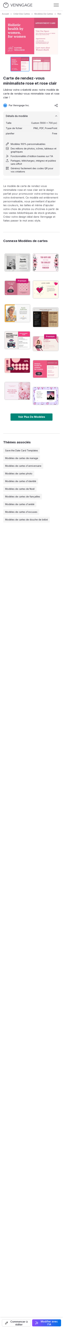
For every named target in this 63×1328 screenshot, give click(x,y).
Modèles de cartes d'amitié (19, 504)
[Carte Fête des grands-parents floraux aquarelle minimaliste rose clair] (45, 262)
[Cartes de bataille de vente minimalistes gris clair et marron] (45, 317)
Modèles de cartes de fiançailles (22, 496)
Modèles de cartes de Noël (20, 489)
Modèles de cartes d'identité (20, 481)
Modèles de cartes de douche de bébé (26, 519)
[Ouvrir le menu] (56, 5)
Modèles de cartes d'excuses (21, 512)
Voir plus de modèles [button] (31, 416)
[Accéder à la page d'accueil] (17, 5)
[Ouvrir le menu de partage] (56, 105)
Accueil (5, 14)
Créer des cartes (21, 14)
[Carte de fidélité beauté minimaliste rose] (17, 288)
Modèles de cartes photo (18, 473)
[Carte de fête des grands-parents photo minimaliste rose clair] (17, 391)
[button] (16, 1322)
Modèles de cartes (43, 14)
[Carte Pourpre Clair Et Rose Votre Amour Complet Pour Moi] (45, 396)
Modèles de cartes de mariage (21, 458)
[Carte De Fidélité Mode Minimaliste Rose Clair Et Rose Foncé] (17, 365)
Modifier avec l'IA (49, 1323)
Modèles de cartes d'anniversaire (23, 465)
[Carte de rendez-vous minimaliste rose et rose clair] (45, 369)
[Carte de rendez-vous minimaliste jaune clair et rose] (17, 340)
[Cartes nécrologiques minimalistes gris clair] (17, 262)
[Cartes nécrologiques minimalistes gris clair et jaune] (17, 313)
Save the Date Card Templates (21, 450)
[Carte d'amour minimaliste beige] (45, 289)
